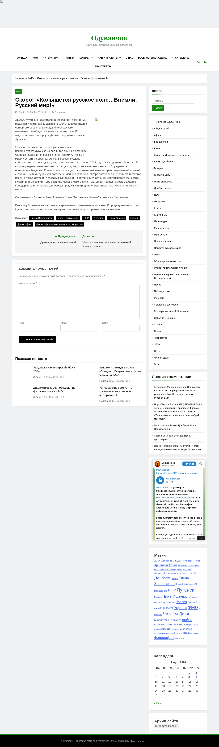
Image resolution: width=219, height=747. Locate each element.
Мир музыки (161, 234)
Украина (180, 608)
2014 (157, 560)
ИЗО (156, 194)
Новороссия (193, 597)
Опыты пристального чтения (170, 267)
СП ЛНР (163, 608)
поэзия (134, 218)
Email (63, 323)
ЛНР (86, 218)
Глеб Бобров (187, 573)
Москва (158, 597)
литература (191, 624)
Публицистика (162, 291)
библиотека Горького (167, 620)
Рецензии (159, 298)
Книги (70, 57)
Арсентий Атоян (165, 565)
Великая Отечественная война (168, 569)
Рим (173, 602)
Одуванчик (109, 38)
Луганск (99, 218)
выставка (159, 624)
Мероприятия (161, 228)
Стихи (157, 331)
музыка (157, 629)
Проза (157, 284)
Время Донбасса (163, 161)
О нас (129, 57)
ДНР (195, 573)
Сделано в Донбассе (166, 304)
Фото (157, 351)
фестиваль (194, 633)
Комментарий (28, 283)
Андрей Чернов (192, 561)
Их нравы (159, 201)
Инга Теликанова (68, 218)
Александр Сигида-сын (172, 561)
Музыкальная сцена (152, 57)
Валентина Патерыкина (188, 565)
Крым (178, 584)
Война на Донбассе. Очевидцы (171, 155)
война (187, 620)
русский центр (174, 633)
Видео (157, 148)
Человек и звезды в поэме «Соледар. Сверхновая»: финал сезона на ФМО (121, 371)
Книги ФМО (160, 214)
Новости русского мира (167, 248)
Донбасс (162, 578)
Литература (51, 57)
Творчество (160, 337)
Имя (21, 323)
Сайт (105, 323)
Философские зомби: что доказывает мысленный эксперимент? (115, 391)
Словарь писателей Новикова (171, 311)
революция (177, 629)
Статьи (158, 324)
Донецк (174, 578)
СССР (170, 608)
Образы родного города (167, 261)
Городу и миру (162, 174)
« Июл (158, 703)
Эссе (157, 364)
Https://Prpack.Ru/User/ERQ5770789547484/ (178, 404)
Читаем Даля (161, 357)
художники (179, 638)
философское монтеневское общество (59, 224)
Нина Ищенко (117, 218)
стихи (186, 633)
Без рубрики (161, 141)
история (171, 624)
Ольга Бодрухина (162, 602)
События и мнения (165, 318)
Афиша (22, 57)
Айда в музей (161, 128)
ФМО (35, 57)
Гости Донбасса (163, 181)
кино (180, 624)
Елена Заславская (42, 218)
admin (22, 112)
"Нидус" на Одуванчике (167, 121)
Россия (181, 602)
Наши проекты (108, 57)
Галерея (84, 57)
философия (24, 224)
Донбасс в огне (163, 188)
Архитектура (180, 57)
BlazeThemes (137, 741)
